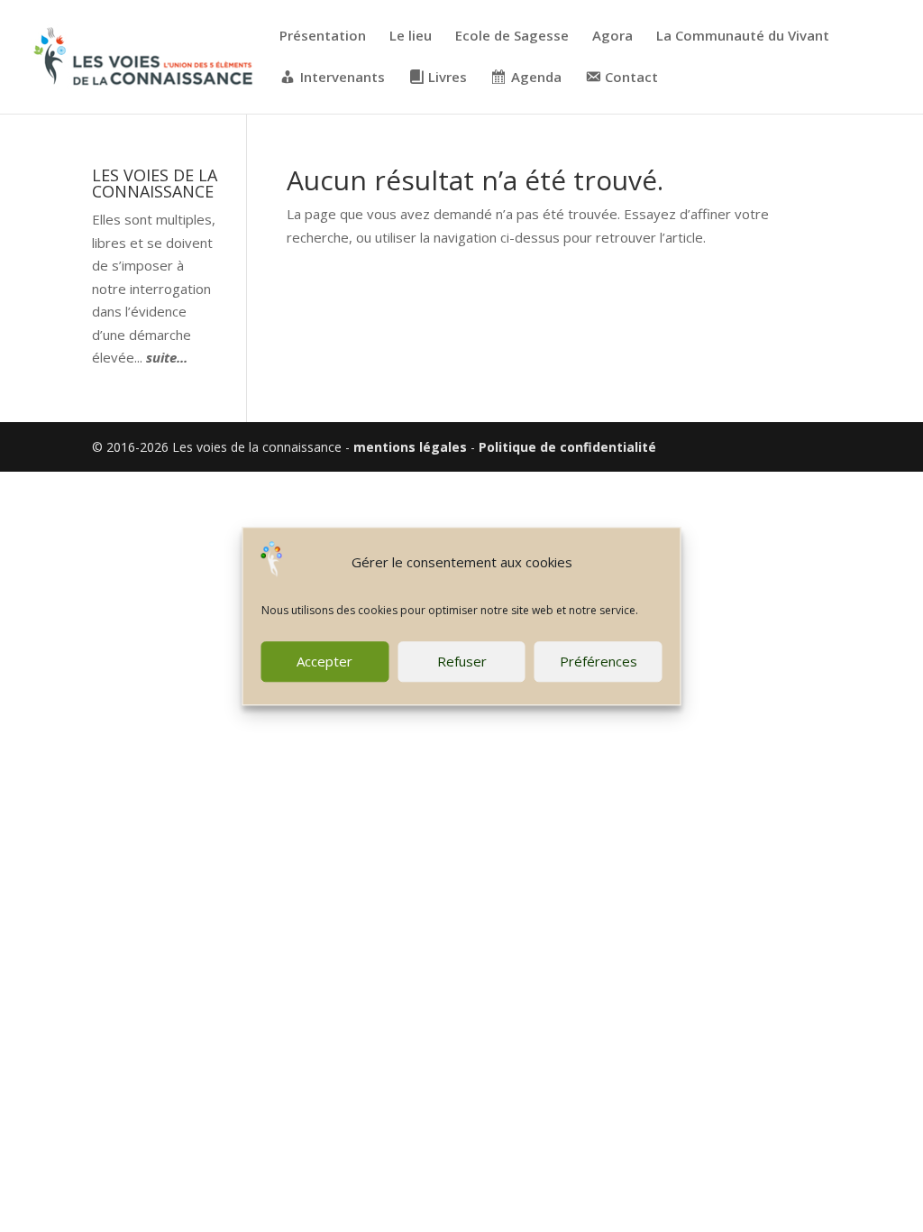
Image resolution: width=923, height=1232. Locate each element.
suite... (166, 357)
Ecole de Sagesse (512, 36)
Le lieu (410, 36)
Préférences (598, 661)
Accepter (324, 661)
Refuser (462, 661)
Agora (612, 36)
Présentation (322, 36)
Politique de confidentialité (567, 446)
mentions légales (410, 446)
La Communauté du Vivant (742, 36)
